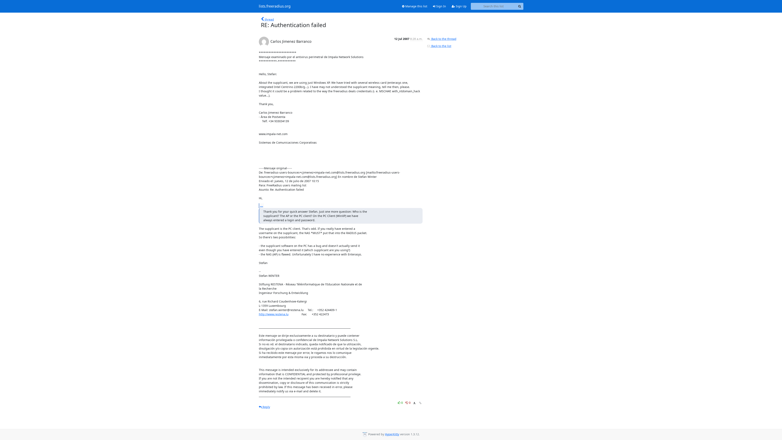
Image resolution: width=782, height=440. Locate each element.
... (261, 205)
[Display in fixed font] (414, 403)
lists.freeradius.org (275, 6)
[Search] (519, 6)
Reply (266, 407)
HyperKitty (392, 434)
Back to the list (441, 46)
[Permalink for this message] (420, 403)
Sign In (440, 6)
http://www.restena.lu (274, 314)
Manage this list (415, 6)
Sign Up (461, 6)
